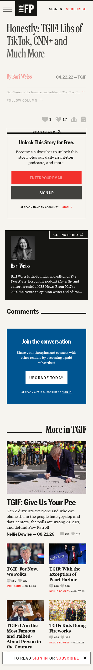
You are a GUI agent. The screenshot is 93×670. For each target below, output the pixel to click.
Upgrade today (46, 377)
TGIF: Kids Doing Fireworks (67, 628)
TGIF (82, 77)
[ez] (7, 9)
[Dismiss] (85, 658)
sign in (40, 658)
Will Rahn (14, 586)
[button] (47, 119)
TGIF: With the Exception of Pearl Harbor (64, 574)
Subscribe (76, 9)
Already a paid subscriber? (46, 392)
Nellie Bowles (19, 534)
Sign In (55, 9)
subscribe (67, 658)
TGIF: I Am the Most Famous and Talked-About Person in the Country (24, 636)
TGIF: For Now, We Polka (22, 571)
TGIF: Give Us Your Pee (41, 502)
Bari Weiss (22, 77)
